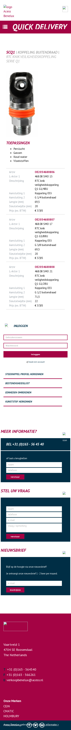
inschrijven (15, 589)
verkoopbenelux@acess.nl (25, 680)
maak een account (37, 361)
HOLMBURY (11, 716)
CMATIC (8, 711)
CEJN (6, 706)
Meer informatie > (49, 724)
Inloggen (35, 354)
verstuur (15, 476)
